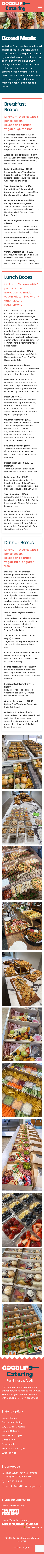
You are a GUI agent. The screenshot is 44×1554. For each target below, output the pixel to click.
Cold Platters (8, 1439)
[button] (40, 6)
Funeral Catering (10, 1431)
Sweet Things (9, 1452)
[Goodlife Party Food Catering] (21, 1373)
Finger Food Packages (13, 1448)
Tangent (25, 1547)
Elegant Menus (9, 1418)
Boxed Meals (8, 1444)
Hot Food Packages (12, 1435)
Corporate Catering (12, 1422)
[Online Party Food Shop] (11, 1511)
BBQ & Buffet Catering (13, 1426)
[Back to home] (16, 6)
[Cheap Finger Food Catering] (22, 1524)
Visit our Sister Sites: (17, 1500)
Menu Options (14, 1411)
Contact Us (12, 1467)
